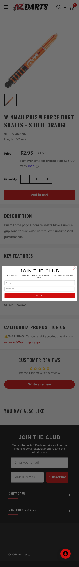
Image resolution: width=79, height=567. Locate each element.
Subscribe (39, 296)
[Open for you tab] (65, 554)
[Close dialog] (74, 268)
